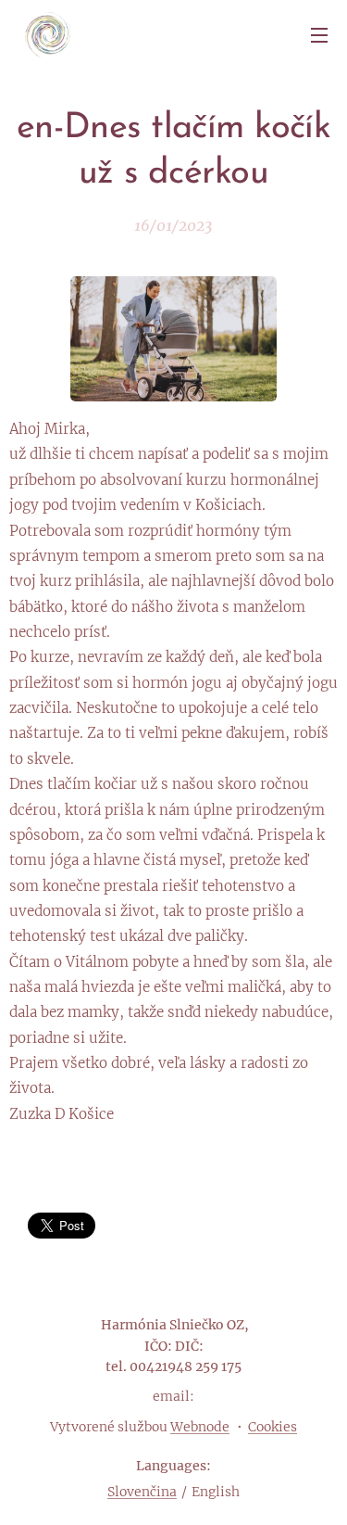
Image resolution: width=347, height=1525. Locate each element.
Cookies (272, 1426)
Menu (319, 34)
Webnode (199, 1426)
